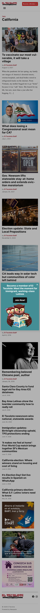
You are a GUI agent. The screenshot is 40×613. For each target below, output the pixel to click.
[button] (20, 306)
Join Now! (20, 300)
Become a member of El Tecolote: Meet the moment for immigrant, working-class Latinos (20, 289)
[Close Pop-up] (37, 285)
